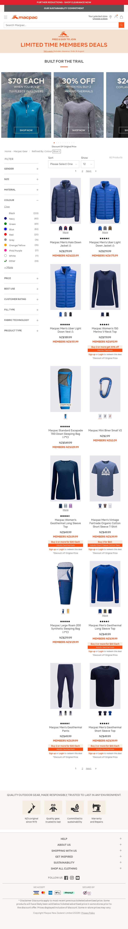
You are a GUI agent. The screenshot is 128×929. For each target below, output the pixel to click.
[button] (124, 106)
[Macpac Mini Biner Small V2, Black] (105, 416)
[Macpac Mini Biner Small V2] (105, 389)
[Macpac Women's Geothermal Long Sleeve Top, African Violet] (70, 505)
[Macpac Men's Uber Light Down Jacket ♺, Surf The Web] (100, 228)
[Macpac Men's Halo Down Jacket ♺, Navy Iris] (60, 228)
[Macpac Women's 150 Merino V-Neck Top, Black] (107, 314)
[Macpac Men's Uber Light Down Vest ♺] (65, 287)
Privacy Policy (88, 913)
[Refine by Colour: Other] (5, 261)
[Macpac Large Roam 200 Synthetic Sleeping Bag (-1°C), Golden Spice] (68, 611)
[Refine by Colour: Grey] (5, 239)
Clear (7, 206)
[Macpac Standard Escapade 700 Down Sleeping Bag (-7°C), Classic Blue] (65, 416)
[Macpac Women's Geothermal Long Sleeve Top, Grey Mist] (65, 505)
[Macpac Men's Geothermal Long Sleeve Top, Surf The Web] (100, 611)
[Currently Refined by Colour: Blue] (5, 229)
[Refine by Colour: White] (5, 255)
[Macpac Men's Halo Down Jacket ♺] (65, 201)
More (65, 232)
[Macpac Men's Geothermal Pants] (65, 686)
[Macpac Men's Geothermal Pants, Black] (65, 713)
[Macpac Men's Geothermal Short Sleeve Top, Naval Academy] (100, 713)
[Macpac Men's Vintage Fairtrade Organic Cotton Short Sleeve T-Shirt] (105, 478)
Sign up (92, 354)
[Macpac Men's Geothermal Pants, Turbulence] (70, 713)
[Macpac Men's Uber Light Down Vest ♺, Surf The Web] (60, 314)
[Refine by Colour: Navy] (5, 218)
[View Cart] (121, 17)
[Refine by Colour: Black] (5, 213)
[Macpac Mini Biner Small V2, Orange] (110, 416)
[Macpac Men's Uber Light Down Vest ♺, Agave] (65, 314)
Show (84, 157)
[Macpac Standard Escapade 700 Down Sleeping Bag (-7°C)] (65, 389)
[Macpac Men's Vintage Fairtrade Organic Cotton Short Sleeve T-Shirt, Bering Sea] (100, 505)
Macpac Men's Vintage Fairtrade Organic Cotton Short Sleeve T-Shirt (105, 523)
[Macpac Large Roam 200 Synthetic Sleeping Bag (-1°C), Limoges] (63, 611)
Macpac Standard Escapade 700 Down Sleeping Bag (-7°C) (65, 433)
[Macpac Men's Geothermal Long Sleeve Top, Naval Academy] (110, 611)
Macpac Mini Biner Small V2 (105, 430)
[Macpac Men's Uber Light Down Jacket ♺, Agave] (105, 228)
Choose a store (100, 18)
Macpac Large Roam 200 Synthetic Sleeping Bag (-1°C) (65, 628)
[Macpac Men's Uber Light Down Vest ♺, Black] (70, 314)
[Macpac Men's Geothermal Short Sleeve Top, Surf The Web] (110, 713)
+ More (8, 267)
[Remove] (59, 151)
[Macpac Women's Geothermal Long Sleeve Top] (65, 478)
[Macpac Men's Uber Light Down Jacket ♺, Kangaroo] (110, 228)
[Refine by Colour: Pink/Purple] (5, 250)
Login (101, 354)
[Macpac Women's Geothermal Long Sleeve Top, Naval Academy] (60, 505)
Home (8, 151)
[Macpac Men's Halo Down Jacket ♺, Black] (70, 228)
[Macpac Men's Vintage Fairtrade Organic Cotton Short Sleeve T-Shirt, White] (110, 505)
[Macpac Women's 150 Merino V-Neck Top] (105, 287)
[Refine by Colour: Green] (5, 223)
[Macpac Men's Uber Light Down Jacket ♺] (105, 201)
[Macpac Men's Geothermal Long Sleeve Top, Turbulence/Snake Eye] (105, 611)
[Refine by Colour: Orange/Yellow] (5, 245)
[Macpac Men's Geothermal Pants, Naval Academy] (60, 713)
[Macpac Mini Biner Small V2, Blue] (100, 416)
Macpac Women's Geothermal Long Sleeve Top (65, 523)
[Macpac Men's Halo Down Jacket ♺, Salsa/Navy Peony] (65, 228)
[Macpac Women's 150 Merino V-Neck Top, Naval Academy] (102, 314)
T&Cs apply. (49, 51)
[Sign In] (116, 16)
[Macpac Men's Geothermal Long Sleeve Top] (105, 584)
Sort (50, 157)
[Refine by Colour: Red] (5, 234)
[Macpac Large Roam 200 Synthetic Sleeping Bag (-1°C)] (65, 584)
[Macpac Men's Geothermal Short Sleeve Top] (105, 686)
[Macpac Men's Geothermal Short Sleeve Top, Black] (105, 713)
